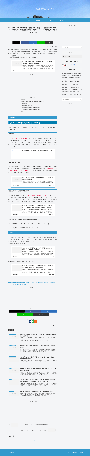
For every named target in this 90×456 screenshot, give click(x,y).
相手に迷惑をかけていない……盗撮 (71, 84)
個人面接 (11, 282)
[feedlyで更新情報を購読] (33, 321)
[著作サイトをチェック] (30, 321)
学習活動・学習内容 (27, 105)
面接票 (27, 282)
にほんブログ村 (71, 65)
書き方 (11, 284)
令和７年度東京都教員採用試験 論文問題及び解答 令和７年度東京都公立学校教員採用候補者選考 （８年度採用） (72, 89)
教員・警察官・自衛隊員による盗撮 (71, 81)
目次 (31, 97)
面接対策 (19, 284)
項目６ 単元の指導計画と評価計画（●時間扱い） (33, 101)
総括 (22, 111)
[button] (49, 42)
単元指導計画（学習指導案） (44, 282)
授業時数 (25, 103)
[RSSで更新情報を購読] (35, 321)
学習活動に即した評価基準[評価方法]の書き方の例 (34, 109)
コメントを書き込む (33, 440)
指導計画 (23, 99)
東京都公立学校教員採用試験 (19, 282)
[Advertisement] (32, 36)
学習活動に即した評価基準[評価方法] (31, 107)
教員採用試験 (53, 282)
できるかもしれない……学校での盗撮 (71, 94)
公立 (36, 282)
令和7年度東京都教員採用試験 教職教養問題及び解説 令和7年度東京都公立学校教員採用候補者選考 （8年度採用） (72, 75)
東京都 (15, 284)
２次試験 (24, 284)
